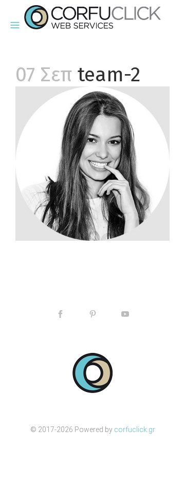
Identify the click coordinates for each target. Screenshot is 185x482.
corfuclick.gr (134, 429)
